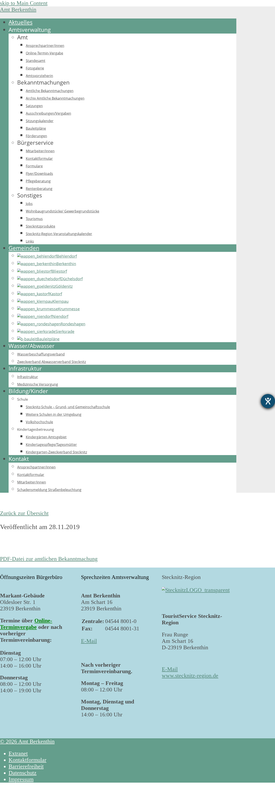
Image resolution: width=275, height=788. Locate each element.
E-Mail (89, 641)
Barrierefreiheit (26, 766)
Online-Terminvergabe (26, 623)
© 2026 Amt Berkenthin (27, 741)
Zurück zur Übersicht (24, 513)
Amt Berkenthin (18, 9)
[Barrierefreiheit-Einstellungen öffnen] (268, 401)
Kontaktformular (27, 760)
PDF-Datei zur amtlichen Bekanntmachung (49, 559)
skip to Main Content (23, 3)
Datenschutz (23, 773)
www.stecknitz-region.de (190, 676)
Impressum (21, 779)
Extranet (18, 753)
